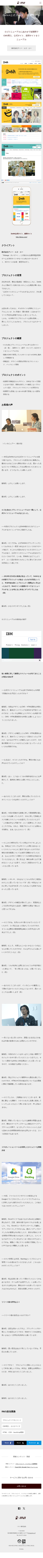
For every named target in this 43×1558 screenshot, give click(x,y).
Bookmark (32, 1443)
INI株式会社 (24, 3)
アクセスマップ (32, 1533)
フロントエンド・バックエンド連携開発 (26, 1463)
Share (7, 1443)
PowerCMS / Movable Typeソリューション (26, 1467)
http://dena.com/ (21, 237)
